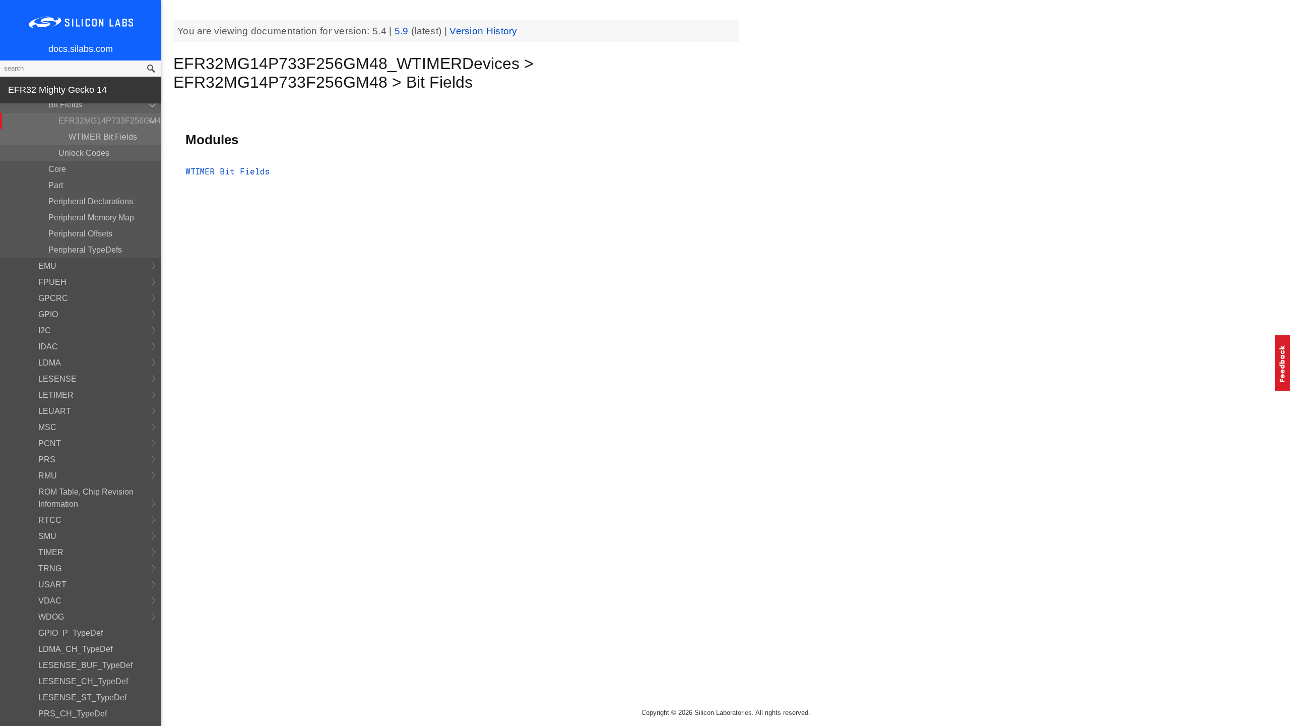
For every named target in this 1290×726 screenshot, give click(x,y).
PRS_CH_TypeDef (72, 713)
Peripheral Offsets (80, 233)
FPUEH (52, 282)
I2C (44, 330)
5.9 (403, 31)
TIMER (50, 552)
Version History (483, 31)
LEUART (54, 411)
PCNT (49, 443)
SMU (47, 536)
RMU (47, 475)
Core (57, 169)
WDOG (51, 617)
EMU (47, 266)
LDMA (49, 362)
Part (55, 185)
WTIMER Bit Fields (103, 137)
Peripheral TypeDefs (85, 250)
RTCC (49, 520)
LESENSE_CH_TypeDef (83, 681)
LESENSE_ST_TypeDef (82, 697)
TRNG (49, 568)
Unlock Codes (83, 153)
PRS (46, 459)
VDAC (49, 600)
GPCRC (53, 298)
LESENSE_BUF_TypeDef (85, 665)
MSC (47, 427)
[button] (1282, 363)
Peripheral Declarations (90, 201)
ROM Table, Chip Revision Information (86, 498)
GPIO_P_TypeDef (70, 633)
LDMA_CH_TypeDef (75, 649)
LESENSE (57, 379)
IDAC (48, 346)
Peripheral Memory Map (91, 217)
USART (52, 584)
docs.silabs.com (80, 49)
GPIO (48, 314)
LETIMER (56, 395)
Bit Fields (65, 104)
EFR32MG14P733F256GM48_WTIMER (109, 120)
